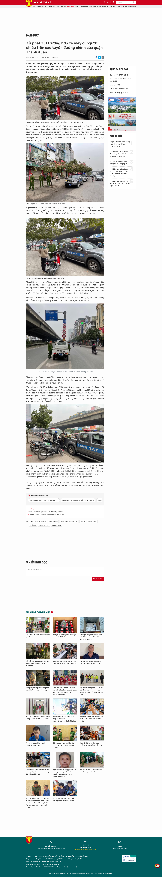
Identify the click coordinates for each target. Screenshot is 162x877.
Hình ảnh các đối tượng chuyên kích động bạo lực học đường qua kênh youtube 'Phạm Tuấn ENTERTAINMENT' (65, 691)
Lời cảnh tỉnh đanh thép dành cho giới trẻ (38, 636)
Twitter (99, 57)
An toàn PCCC (115, 85)
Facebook (96, 57)
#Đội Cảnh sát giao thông (38, 521)
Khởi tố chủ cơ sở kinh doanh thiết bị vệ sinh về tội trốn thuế (91, 744)
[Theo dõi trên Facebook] (104, 2)
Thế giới (63, 6)
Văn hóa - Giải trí (102, 6)
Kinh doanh (132, 6)
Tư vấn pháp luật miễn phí (119, 89)
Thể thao (113, 6)
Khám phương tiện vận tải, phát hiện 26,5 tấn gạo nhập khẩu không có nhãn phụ (91, 637)
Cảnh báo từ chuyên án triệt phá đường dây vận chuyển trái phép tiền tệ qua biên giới (38, 772)
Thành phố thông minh (88, 6)
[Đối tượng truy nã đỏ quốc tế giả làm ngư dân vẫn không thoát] (65, 788)
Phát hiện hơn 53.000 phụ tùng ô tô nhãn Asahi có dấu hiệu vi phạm (120, 183)
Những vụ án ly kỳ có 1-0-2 (119, 93)
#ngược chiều (92, 521)
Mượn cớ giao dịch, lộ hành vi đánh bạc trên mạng (36, 744)
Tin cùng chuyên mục (38, 612)
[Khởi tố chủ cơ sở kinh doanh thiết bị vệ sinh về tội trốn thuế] (92, 733)
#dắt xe (82, 521)
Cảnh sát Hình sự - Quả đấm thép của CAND (121, 80)
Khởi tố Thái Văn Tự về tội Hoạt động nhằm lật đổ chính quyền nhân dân (119, 154)
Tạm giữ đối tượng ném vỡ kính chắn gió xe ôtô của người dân (91, 662)
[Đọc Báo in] (114, 2)
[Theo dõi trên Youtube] (107, 2)
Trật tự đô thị (41, 6)
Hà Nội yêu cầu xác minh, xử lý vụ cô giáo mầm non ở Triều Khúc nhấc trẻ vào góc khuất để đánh (64, 719)
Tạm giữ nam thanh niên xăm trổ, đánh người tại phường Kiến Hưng (65, 662)
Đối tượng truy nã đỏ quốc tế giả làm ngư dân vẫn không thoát (64, 800)
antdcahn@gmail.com (120, 848)
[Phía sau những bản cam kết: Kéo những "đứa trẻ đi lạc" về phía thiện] (92, 706)
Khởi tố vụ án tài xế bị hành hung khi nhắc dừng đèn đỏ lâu (46, 512)
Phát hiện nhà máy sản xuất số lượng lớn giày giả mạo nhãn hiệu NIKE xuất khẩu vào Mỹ (119, 172)
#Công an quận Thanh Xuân (69, 521)
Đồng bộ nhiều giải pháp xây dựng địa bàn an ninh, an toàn (46, 515)
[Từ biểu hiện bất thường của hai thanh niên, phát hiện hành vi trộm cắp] (38, 651)
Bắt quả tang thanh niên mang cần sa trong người (118, 163)
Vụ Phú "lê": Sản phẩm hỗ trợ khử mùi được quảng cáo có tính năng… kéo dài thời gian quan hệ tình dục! (91, 691)
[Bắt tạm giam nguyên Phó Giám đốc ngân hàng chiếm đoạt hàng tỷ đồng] (65, 733)
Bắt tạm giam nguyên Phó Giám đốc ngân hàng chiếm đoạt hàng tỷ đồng (64, 745)
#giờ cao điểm (56, 525)
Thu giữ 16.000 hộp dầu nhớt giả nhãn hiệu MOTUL (64, 636)
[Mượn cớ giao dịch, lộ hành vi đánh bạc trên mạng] (38, 733)
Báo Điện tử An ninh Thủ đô (29, 3)
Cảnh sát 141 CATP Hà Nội (119, 75)
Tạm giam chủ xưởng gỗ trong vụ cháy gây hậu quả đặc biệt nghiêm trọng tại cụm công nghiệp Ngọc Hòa (64, 773)
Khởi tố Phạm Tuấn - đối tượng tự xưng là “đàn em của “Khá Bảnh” (38, 718)
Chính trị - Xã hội (53, 6)
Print (103, 57)
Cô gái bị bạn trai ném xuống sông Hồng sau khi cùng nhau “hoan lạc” (120, 144)
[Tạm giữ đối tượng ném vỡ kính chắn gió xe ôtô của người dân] (92, 651)
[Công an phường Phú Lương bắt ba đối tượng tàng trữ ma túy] (38, 678)
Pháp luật (70, 6)
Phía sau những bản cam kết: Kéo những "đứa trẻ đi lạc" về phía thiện (91, 719)
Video (77, 6)
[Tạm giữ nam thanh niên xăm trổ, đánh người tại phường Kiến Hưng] (65, 651)
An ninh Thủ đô (42, 2)
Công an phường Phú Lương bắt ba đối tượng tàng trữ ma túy (37, 689)
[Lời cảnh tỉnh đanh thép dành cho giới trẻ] (38, 625)
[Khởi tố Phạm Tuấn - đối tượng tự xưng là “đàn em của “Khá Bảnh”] (38, 706)
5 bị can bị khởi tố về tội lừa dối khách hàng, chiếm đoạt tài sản (91, 771)
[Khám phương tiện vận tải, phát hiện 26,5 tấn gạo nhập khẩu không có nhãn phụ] (92, 625)
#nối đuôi (33, 525)
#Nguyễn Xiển (53, 521)
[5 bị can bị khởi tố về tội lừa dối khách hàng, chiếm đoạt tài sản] (92, 760)
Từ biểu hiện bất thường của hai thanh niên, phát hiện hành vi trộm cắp (37, 663)
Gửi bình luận (97, 579)
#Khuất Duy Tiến (44, 525)
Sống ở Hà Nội (122, 6)
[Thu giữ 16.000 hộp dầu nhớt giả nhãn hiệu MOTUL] (65, 625)
